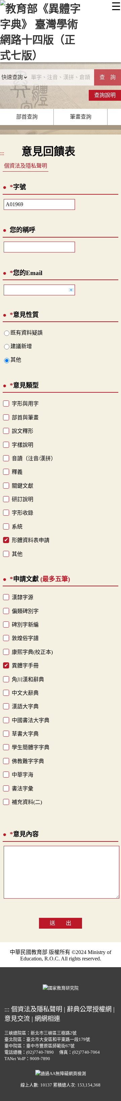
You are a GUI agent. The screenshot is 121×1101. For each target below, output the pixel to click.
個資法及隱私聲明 (25, 166)
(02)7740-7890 (40, 1052)
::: (2, 153)
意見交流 (17, 1018)
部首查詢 (27, 117)
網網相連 (47, 1018)
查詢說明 (105, 95)
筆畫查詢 (80, 117)
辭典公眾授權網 (89, 1009)
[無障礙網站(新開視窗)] (60, 1073)
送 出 (60, 923)
